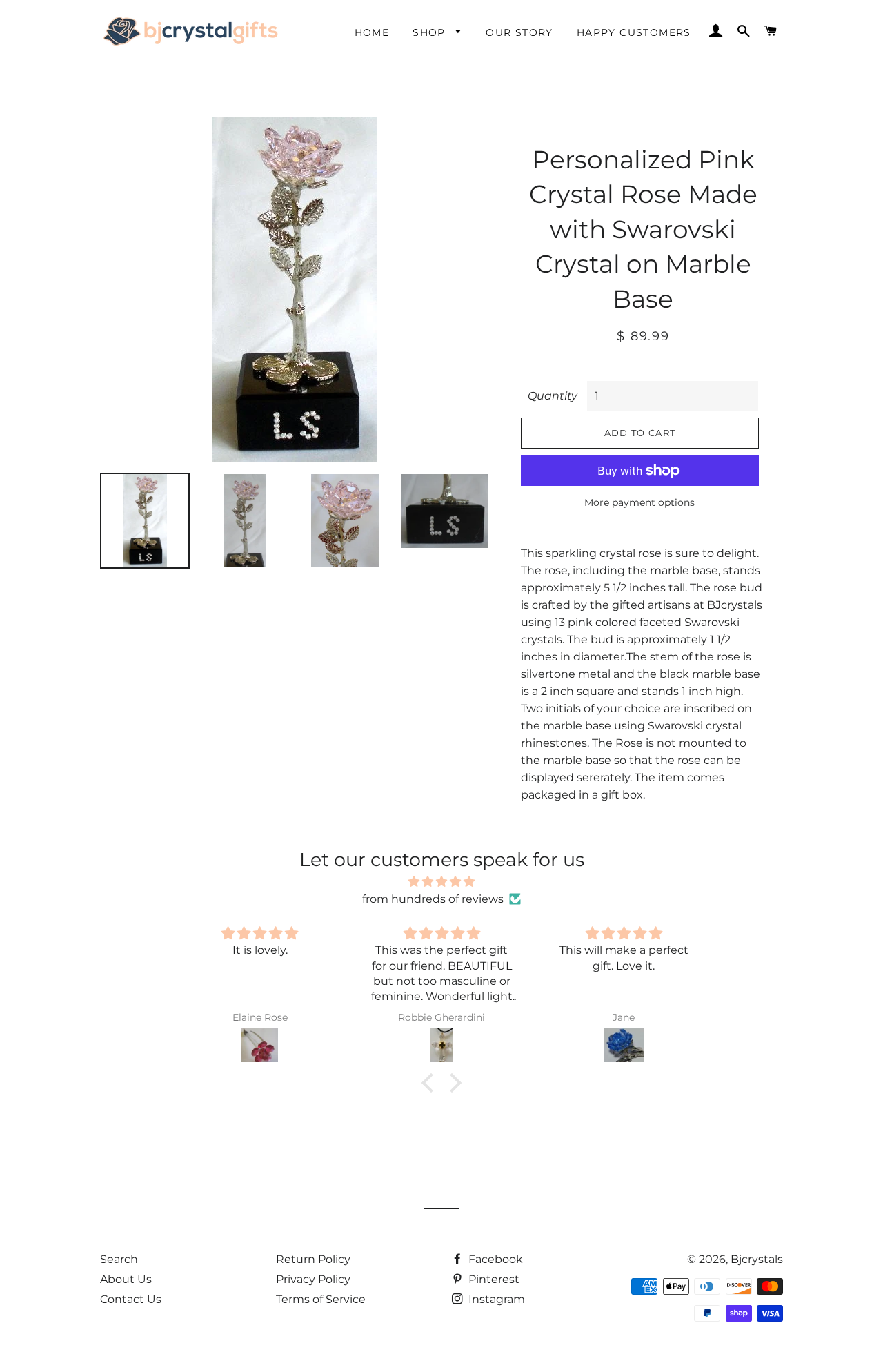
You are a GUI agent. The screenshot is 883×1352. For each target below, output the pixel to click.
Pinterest (492, 1279)
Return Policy (313, 1259)
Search (119, 1259)
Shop (431, 32)
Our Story (519, 32)
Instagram (495, 1299)
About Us (126, 1279)
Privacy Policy (313, 1279)
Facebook (494, 1259)
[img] (441, 881)
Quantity (552, 395)
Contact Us (130, 1299)
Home (372, 32)
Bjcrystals (757, 1259)
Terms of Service (321, 1299)
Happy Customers (634, 32)
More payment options (639, 502)
